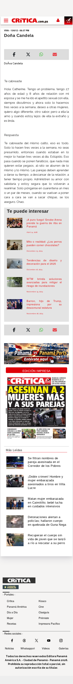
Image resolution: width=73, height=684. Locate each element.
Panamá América (17, 606)
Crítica (10, 601)
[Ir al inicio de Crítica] (30, 20)
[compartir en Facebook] (14, 55)
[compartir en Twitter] (28, 55)
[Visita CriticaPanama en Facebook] (12, 640)
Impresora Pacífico (49, 623)
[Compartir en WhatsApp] (43, 54)
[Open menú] (6, 20)
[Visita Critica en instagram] (61, 640)
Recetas (11, 623)
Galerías (63, 648)
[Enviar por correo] (55, 55)
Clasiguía (44, 612)
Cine (41, 606)
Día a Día (12, 612)
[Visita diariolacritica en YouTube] (48, 640)
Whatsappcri (28, 648)
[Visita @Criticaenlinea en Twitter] (24, 640)
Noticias (9, 648)
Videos (46, 648)
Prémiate (44, 618)
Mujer (10, 618)
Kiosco (42, 601)
